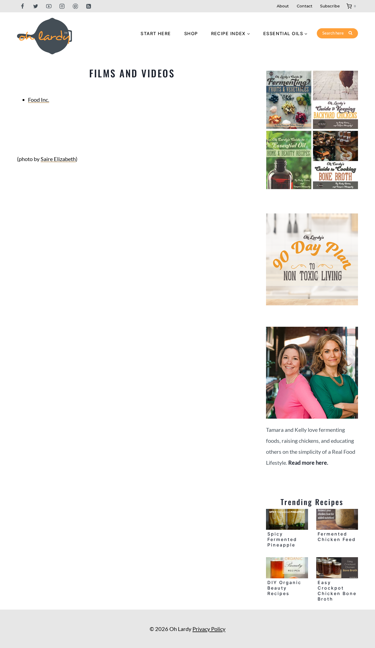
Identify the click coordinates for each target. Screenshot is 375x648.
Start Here (156, 33)
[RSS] (88, 6)
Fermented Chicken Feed (337, 536)
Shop (191, 33)
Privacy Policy (208, 629)
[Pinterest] (75, 6)
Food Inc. (38, 99)
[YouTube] (48, 6)
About (283, 6)
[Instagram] (62, 6)
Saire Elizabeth (58, 159)
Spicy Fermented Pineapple (282, 539)
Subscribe (330, 6)
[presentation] (287, 519)
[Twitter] (35, 6)
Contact (304, 6)
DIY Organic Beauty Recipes (284, 588)
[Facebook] (22, 6)
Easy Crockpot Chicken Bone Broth (337, 591)
